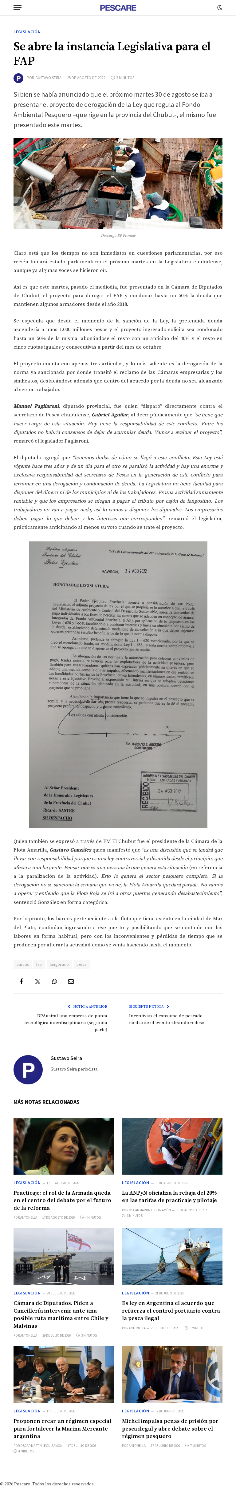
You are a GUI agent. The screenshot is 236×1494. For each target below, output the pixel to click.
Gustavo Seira (48, 77)
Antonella (28, 1217)
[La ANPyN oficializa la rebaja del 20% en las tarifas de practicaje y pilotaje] (172, 1146)
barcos (23, 964)
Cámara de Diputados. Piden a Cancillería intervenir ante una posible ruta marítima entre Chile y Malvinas (61, 1314)
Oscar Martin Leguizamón (150, 1210)
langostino (59, 964)
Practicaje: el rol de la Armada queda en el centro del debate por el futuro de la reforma (62, 1200)
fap (39, 964)
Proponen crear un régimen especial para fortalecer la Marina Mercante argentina (62, 1429)
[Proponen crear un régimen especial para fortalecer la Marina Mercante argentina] (64, 1374)
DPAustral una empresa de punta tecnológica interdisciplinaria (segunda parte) (65, 1023)
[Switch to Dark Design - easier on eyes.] (219, 7)
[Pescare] (118, 7)
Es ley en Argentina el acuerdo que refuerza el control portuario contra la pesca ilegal (171, 1311)
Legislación (27, 31)
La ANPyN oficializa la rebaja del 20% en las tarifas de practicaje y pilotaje (169, 1196)
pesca (82, 964)
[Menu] (18, 7)
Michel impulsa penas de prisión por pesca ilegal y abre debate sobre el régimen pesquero (170, 1429)
